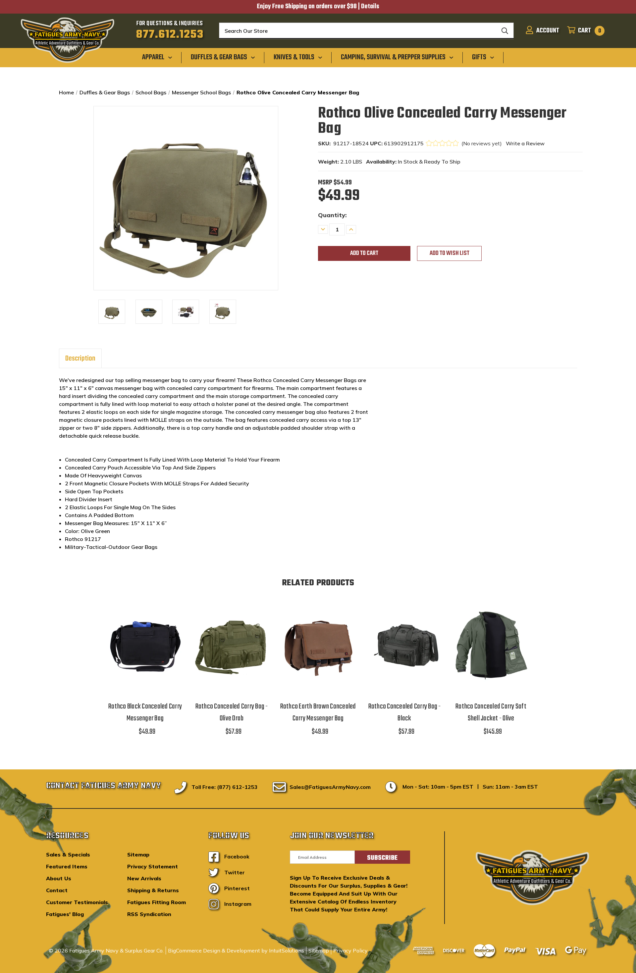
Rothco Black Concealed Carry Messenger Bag (145, 712)
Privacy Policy (350, 950)
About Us (58, 878)
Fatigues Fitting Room (156, 902)
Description (80, 358)
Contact (57, 890)
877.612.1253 (169, 34)
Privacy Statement (152, 866)
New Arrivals (144, 878)
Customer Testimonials (77, 902)
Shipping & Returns (153, 890)
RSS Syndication (149, 914)
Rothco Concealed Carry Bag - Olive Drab (231, 712)
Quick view (145, 637)
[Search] (504, 31)
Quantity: (332, 215)
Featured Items (66, 866)
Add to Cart (145, 654)
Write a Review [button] (525, 143)
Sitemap (138, 854)
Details (370, 7)
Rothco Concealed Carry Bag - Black (404, 712)
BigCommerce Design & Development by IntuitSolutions (236, 950)
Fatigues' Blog (65, 914)
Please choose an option (491, 654)
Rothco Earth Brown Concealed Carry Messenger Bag (318, 712)
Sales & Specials (68, 854)
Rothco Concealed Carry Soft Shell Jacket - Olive (490, 712)
